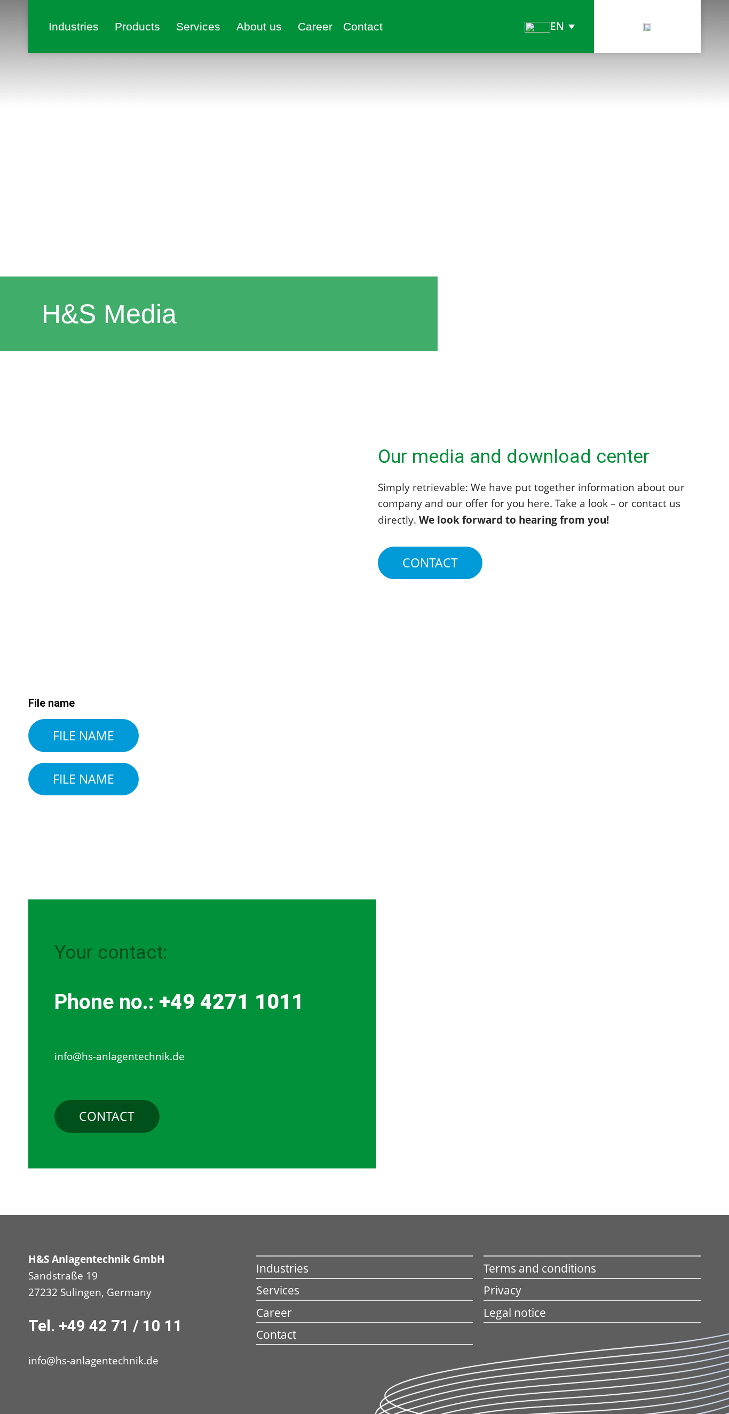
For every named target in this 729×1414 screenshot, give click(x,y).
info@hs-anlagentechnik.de (93, 1361)
